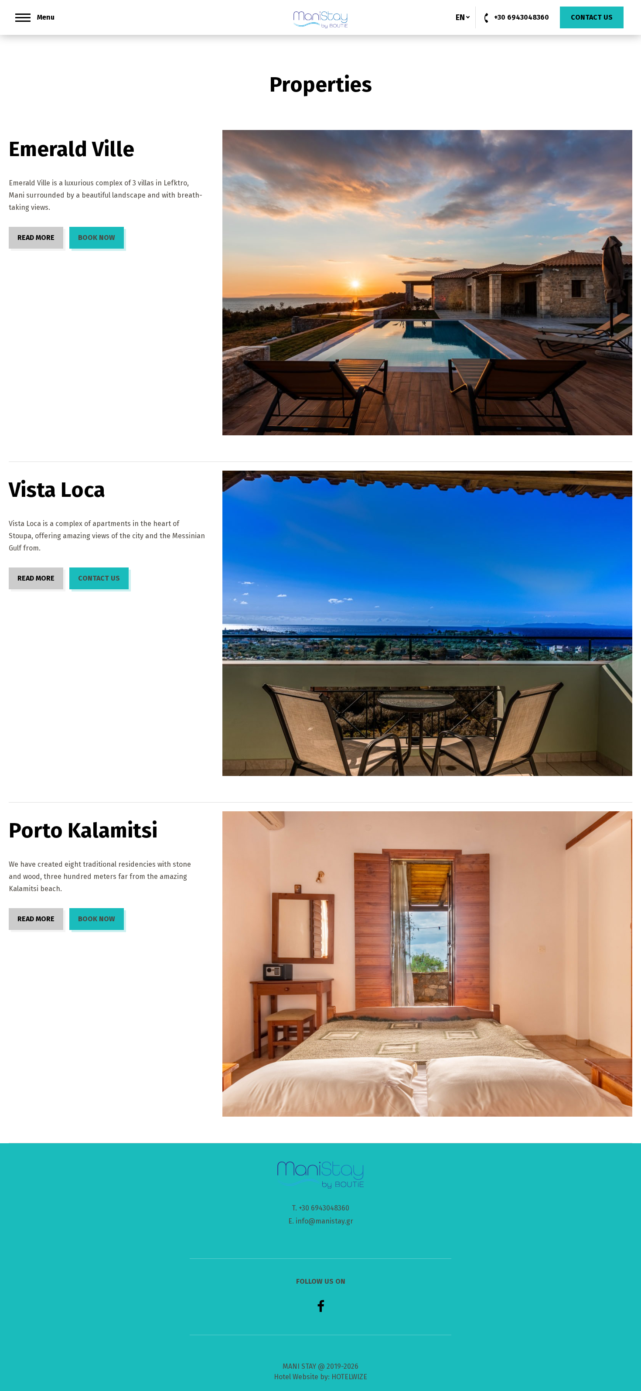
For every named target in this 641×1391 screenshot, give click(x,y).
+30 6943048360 (324, 1208)
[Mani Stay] (320, 19)
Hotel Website (296, 1377)
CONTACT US (99, 578)
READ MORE (36, 237)
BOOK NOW (96, 237)
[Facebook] (320, 1306)
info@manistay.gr (324, 1221)
